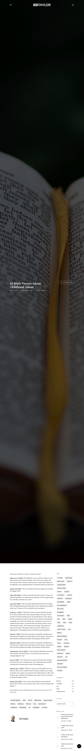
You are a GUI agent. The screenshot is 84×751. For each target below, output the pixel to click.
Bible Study (38, 700)
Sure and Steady (62, 667)
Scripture (60, 656)
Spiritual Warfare (62, 660)
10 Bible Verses (41, 290)
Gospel (70, 619)
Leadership (14, 707)
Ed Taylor (15, 290)
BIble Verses (60, 581)
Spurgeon (60, 663)
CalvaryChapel (61, 584)
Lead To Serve (61, 629)
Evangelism (36, 707)
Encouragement (61, 605)
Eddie (68, 602)
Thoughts (59, 683)
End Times (60, 608)
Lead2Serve (60, 626)
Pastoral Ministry (15, 700)
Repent (68, 653)
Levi (69, 629)
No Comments (67, 282)
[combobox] (65, 704)
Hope (64, 622)
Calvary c (69, 581)
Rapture (66, 646)
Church (30, 700)
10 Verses (44, 707)
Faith (24, 700)
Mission (59, 632)
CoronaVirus (60, 595)
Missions (28, 704)
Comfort (66, 591)
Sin (29, 707)
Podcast (59, 639)
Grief (58, 622)
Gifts (64, 619)
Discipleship (22, 707)
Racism (59, 646)
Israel (70, 622)
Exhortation (60, 615)
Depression (68, 598)
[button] (11, 5)
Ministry (13, 704)
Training (59, 670)
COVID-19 (60, 598)
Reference (60, 653)
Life (57, 686)
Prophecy (66, 643)
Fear (58, 619)
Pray (34, 704)
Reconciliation (61, 650)
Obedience (21, 704)
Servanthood (42, 704)
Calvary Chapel (48, 700)
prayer (59, 643)
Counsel (69, 595)
